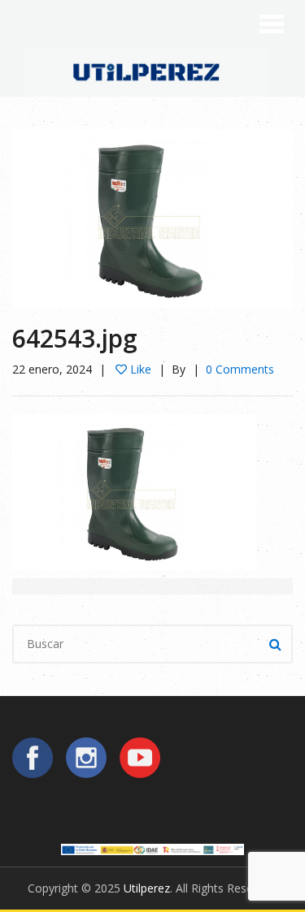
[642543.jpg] (152, 217)
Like (139, 369)
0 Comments (240, 369)
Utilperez (147, 888)
